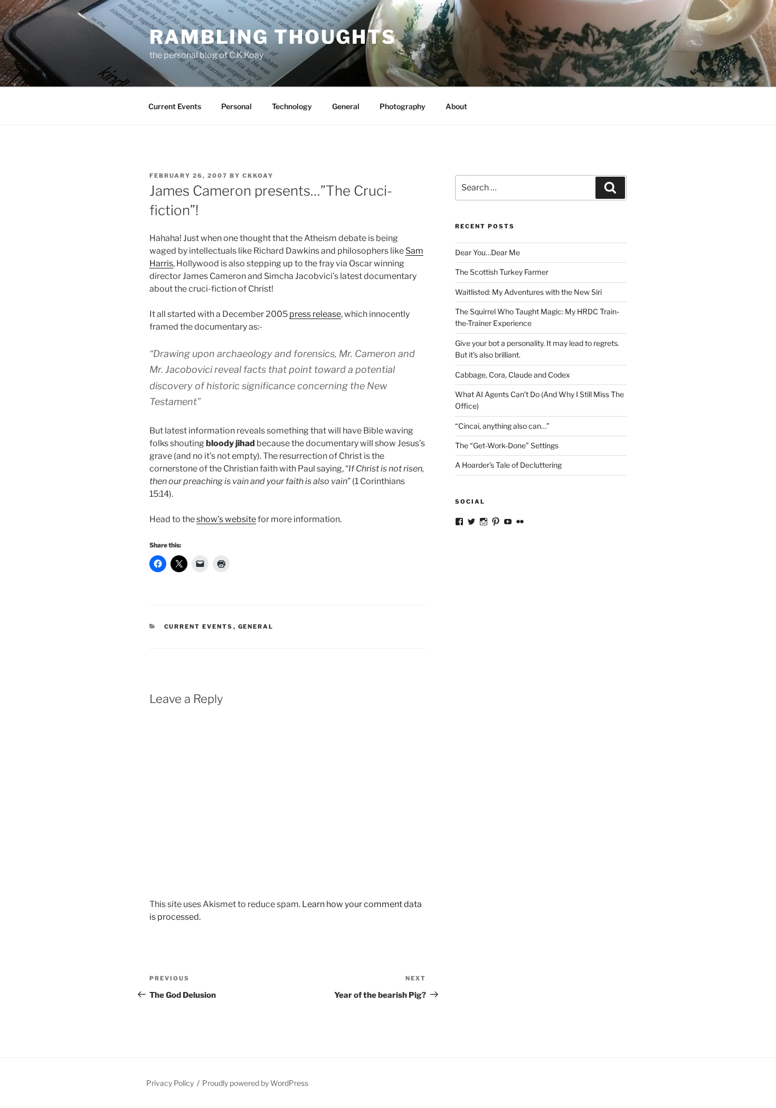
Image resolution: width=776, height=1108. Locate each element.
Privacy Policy (170, 1082)
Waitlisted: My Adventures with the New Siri (529, 291)
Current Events (174, 106)
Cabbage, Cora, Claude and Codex (512, 374)
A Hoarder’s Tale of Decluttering (508, 464)
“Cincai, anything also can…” (502, 425)
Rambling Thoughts (272, 37)
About (456, 106)
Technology (292, 106)
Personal (236, 106)
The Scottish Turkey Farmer (501, 271)
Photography (402, 106)
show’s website (226, 519)
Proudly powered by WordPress (255, 1082)
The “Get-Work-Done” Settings (507, 445)
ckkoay (257, 175)
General (345, 106)
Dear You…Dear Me (487, 252)
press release (315, 314)
